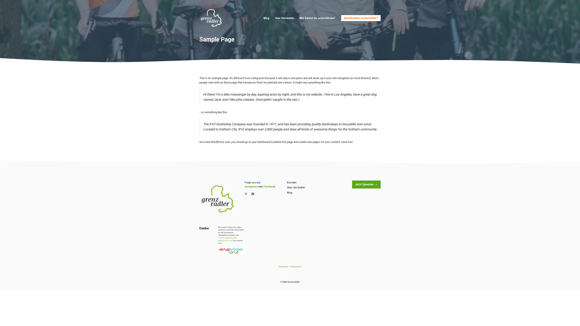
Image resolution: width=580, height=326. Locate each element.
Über (290, 187)
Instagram (251, 186)
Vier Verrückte (284, 18)
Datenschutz (296, 266)
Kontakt (291, 182)
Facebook (270, 186)
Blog (266, 18)
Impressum (283, 266)
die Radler (299, 187)
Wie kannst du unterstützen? (317, 18)
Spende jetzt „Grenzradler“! (361, 18)
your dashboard (261, 142)
